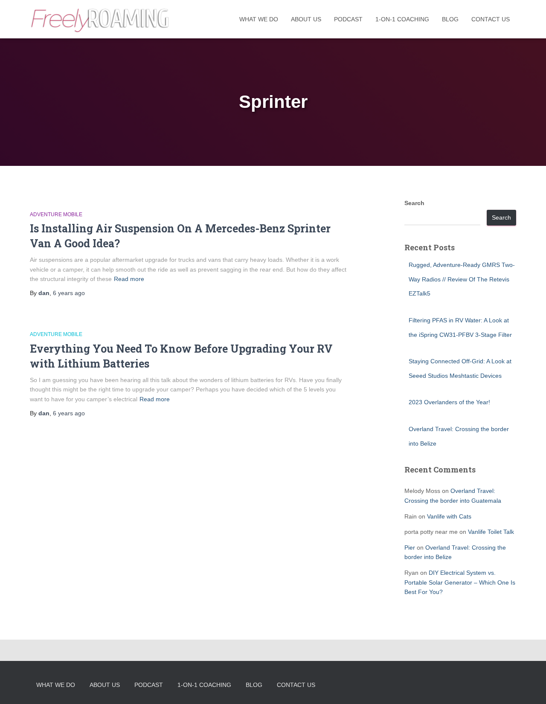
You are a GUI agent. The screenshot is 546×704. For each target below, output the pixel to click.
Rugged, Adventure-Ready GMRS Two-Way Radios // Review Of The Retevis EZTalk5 (462, 279)
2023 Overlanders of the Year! (449, 402)
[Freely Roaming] (100, 19)
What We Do (258, 19)
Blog (450, 19)
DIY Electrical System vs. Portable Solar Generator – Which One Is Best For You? (459, 582)
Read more (129, 278)
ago (69, 293)
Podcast (348, 19)
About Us (306, 19)
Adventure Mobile (56, 214)
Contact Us (490, 19)
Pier (409, 547)
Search (414, 203)
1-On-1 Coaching (402, 19)
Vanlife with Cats (449, 516)
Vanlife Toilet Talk (491, 531)
